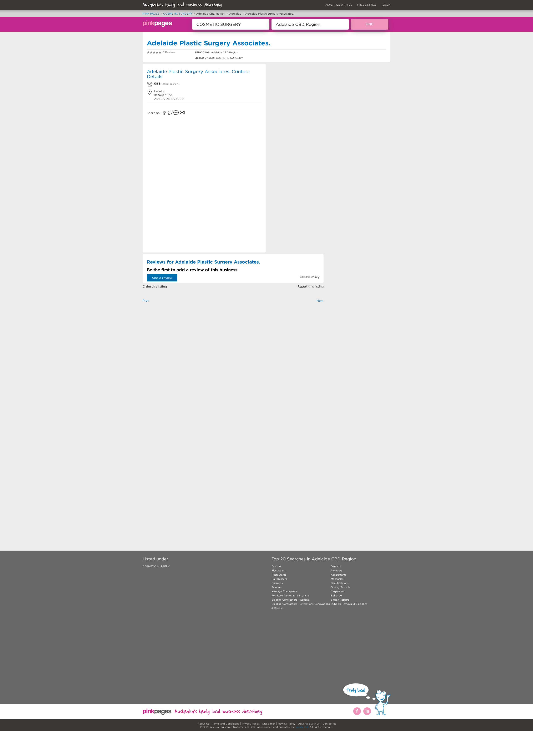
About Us (203, 723)
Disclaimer (268, 723)
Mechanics (337, 578)
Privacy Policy (250, 723)
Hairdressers (279, 578)
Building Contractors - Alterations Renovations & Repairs (300, 605)
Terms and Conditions (225, 723)
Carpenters (338, 591)
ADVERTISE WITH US (338, 4)
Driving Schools (340, 587)
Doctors (276, 566)
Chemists (277, 583)
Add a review (162, 278)
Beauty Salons (340, 583)
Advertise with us (309, 723)
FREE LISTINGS (366, 4)
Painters (276, 587)
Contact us (329, 723)
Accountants (338, 574)
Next (320, 300)
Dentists (336, 566)
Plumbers (336, 570)
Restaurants (278, 574)
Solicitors (336, 595)
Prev (146, 300)
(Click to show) (171, 84)
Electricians (278, 570)
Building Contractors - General (290, 599)
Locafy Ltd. (302, 727)
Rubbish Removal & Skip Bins (349, 603)
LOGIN (386, 4)
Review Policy (286, 723)
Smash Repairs (340, 599)
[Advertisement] (296, 94)
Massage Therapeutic (284, 591)
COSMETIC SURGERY (156, 566)
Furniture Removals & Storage (290, 595)
